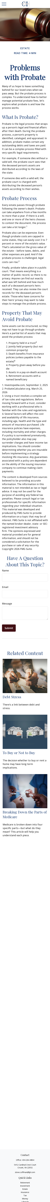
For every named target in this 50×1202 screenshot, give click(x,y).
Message (7, 603)
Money (25, 1198)
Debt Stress (12, 696)
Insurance (25, 1192)
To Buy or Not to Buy (19, 752)
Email (5, 587)
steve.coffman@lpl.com (25, 1172)
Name (5, 570)
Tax (25, 1195)
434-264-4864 (28, 1160)
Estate (25, 1189)
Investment (25, 1186)
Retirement (25, 1182)
